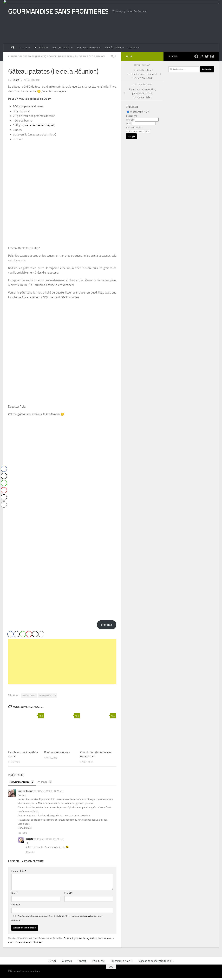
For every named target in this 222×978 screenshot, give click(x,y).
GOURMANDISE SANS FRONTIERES (58, 11)
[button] (4, 511)
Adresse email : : (134, 127)
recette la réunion (29, 695)
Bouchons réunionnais (57, 752)
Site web (15, 904)
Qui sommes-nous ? (121, 960)
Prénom (130, 119)
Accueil (23, 47)
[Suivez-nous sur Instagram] (201, 56)
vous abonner (90, 916)
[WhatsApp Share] (23, 634)
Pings (46, 781)
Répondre (22, 833)
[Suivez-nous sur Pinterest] (212, 56)
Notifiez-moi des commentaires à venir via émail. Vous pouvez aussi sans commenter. (57, 918)
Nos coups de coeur (87, 47)
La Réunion (97, 56)
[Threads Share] (35, 634)
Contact (132, 47)
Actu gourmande (61, 47)
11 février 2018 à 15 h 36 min (50, 791)
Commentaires (23, 781)
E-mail (68, 893)
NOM (128, 123)
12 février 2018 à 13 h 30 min (50, 839)
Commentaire (18, 871)
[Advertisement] (62, 661)
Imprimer (106, 624)
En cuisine (39, 47)
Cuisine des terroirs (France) (27, 56)
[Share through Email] (41, 634)
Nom (14, 893)
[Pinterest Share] (29, 634)
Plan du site (98, 960)
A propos (67, 960)
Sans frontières (113, 47)
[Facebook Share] (10, 634)
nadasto (17, 80)
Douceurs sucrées (60, 56)
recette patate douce (47, 695)
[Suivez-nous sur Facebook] (196, 56)
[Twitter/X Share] (16, 634)
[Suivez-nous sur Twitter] (207, 56)
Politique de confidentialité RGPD (155, 960)
